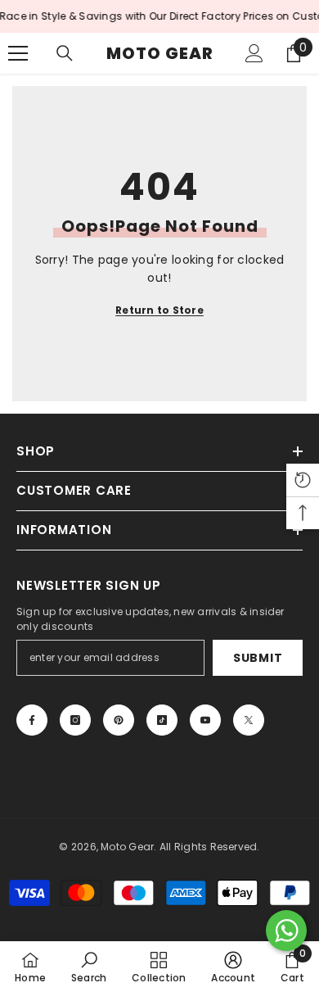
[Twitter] (248, 720)
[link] (89, 966)
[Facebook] (31, 720)
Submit (257, 658)
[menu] (18, 53)
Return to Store (159, 310)
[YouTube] (205, 720)
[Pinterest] (118, 720)
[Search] (64, 53)
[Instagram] (75, 720)
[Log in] (254, 53)
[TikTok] (161, 720)
